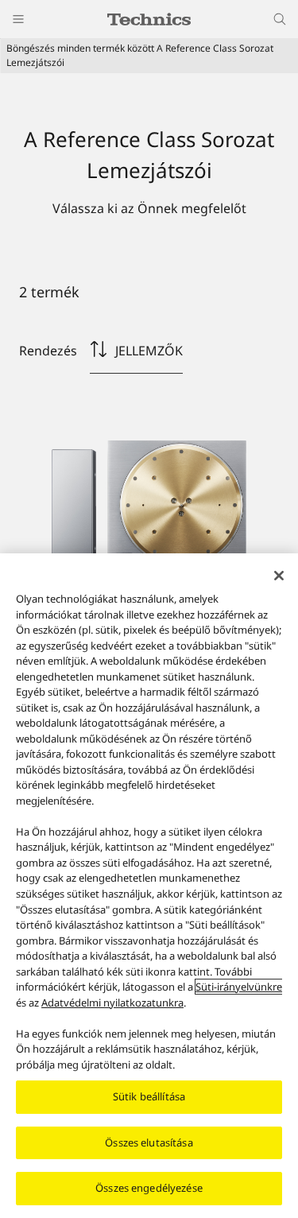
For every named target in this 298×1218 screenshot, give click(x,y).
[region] (149, 885)
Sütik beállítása (149, 1096)
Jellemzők (149, 350)
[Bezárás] (278, 575)
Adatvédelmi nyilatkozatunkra (112, 1002)
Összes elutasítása (148, 1142)
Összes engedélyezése (149, 1188)
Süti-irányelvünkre (238, 986)
